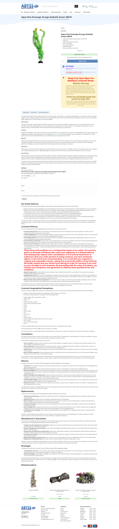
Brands (62, 510)
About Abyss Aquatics (66, 520)
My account (63, 513)
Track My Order (64, 511)
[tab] (26, 112)
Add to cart (82, 61)
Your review (24, 177)
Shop (29, 19)
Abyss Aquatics (24, 19)
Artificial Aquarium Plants (44, 19)
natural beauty (56, 134)
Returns (62, 514)
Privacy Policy (64, 519)
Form (32, 365)
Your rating (24, 175)
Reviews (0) (34, 112)
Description (26, 112)
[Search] (76, 6)
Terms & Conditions (65, 517)
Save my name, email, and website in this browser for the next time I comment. (41, 195)
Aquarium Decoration (34, 19)
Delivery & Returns (43, 112)
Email (23, 190)
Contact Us (63, 516)
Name (23, 185)
